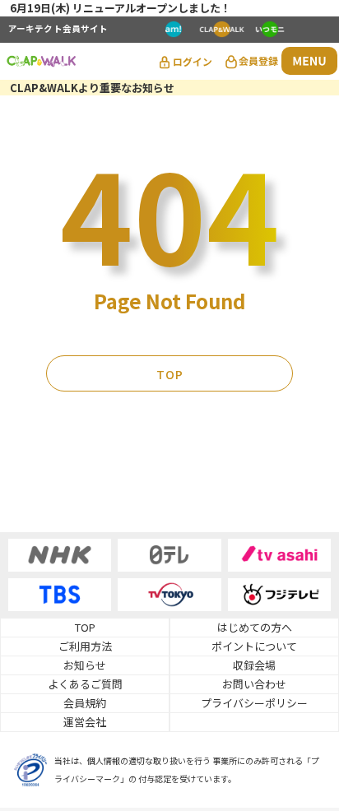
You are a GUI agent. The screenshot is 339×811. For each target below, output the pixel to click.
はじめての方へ (254, 627)
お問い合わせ (254, 684)
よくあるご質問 (85, 684)
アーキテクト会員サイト (58, 30)
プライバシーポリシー (254, 703)
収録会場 (254, 665)
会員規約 (84, 703)
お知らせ (84, 665)
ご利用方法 (85, 646)
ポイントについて (254, 646)
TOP (169, 374)
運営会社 (84, 722)
